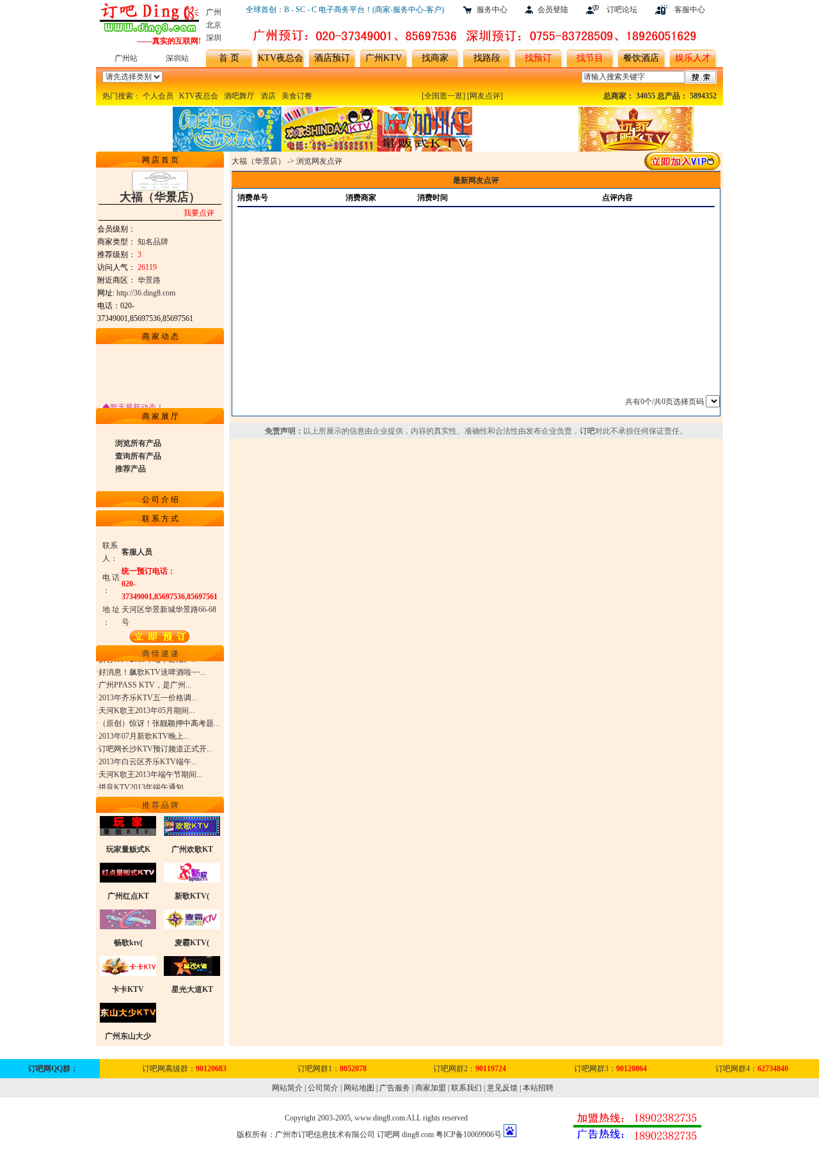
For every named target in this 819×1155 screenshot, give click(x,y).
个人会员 (158, 95)
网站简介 (287, 1087)
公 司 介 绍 (160, 499)
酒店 (268, 95)
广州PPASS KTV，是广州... (145, 679)
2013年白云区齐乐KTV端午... (148, 756)
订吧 (587, 431)
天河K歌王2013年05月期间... (147, 705)
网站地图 (359, 1087)
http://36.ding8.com (145, 292)
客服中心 (689, 9)
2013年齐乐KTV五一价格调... (148, 692)
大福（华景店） (258, 161)
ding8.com (418, 1134)
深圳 (213, 37)
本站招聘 (538, 1087)
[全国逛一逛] (443, 95)
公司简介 (323, 1087)
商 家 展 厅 (160, 416)
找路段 (486, 58)
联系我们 (466, 1087)
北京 (213, 24)
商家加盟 (430, 1087)
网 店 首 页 (160, 159)
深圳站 (177, 58)
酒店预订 (332, 58)
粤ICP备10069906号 (469, 1134)
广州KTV (383, 58)
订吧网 (388, 1134)
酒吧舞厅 (239, 95)
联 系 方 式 (160, 518)
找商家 (435, 58)
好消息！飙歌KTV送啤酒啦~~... (152, 667)
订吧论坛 (622, 9)
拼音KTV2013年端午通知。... (148, 782)
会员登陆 (552, 9)
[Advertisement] (475, 297)
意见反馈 (502, 1087)
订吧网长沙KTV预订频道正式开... (155, 743)
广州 (213, 12)
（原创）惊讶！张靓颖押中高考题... (159, 718)
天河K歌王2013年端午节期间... (150, 769)
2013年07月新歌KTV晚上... (144, 731)
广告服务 (394, 1087)
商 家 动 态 (160, 336)
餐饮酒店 (641, 58)
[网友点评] (485, 95)
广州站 (126, 58)
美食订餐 (297, 95)
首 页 (229, 58)
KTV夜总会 (280, 58)
